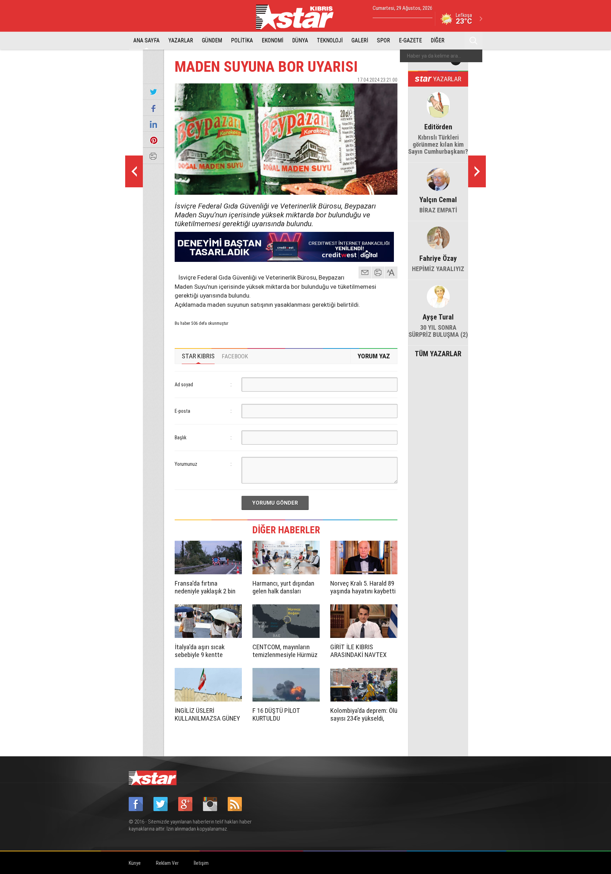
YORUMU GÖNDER (275, 503)
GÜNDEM (212, 40)
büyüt (391, 272)
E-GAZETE (410, 40)
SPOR (383, 40)
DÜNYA (300, 40)
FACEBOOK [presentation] (235, 356)
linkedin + (388, 92)
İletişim (201, 863)
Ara (473, 40)
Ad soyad (184, 384)
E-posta (182, 411)
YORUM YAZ (373, 356)
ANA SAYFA (146, 40)
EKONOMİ (272, 40)
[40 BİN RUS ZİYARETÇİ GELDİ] (134, 171)
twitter (371, 92)
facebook (353, 92)
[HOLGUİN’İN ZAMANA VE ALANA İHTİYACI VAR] (477, 171)
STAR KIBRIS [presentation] (198, 356)
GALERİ (359, 40)
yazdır (378, 272)
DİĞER (437, 40)
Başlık (180, 437)
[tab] (198, 356)
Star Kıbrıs (299, 17)
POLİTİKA (242, 40)
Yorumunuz (186, 464)
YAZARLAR (180, 40)
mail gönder (365, 272)
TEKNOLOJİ (330, 40)
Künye (135, 863)
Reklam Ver (167, 863)
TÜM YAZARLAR (438, 353)
